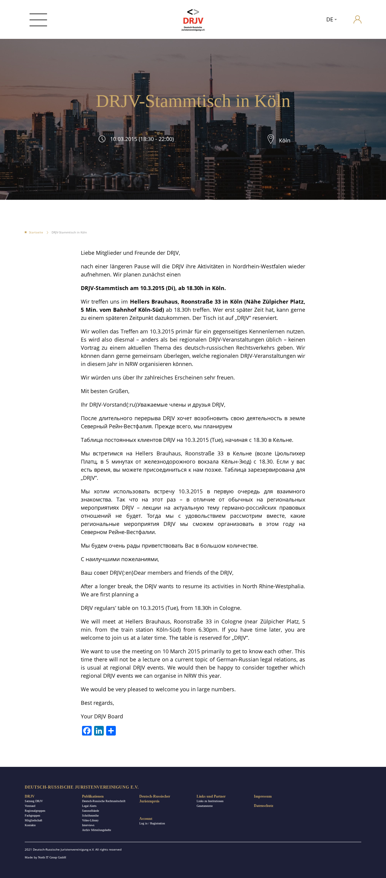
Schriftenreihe (90, 815)
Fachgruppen (32, 815)
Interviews (88, 825)
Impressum (263, 796)
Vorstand (30, 806)
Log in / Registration (152, 823)
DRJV (30, 796)
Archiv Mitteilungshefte (96, 830)
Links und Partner (211, 796)
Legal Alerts (89, 806)
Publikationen (93, 796)
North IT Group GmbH (52, 857)
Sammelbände (90, 810)
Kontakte (30, 825)
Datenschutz (263, 806)
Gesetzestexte (205, 806)
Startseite (36, 232)
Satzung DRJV (34, 801)
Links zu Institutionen (210, 801)
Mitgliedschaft (33, 820)
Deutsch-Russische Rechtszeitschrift (103, 801)
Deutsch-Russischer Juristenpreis (154, 798)
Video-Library (90, 820)
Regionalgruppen (35, 810)
